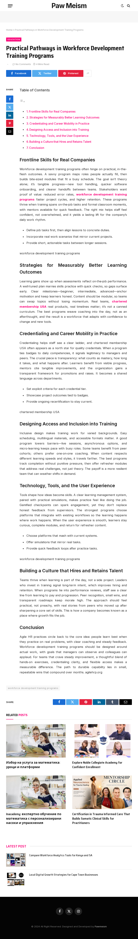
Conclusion (36, 148)
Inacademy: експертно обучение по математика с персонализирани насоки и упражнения (33, 818)
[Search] (128, 6)
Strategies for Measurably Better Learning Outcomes (64, 117)
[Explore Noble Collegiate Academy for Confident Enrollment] (102, 741)
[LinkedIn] (9, 115)
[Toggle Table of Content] (22, 101)
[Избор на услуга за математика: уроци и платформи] (36, 741)
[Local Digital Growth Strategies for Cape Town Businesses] (16, 879)
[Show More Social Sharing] (87, 73)
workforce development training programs (33, 688)
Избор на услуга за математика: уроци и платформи (33, 764)
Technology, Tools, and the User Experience (58, 136)
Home (9, 30)
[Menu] (10, 6)
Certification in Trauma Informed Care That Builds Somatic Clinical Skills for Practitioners (101, 818)
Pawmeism (100, 926)
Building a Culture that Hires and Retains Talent (60, 141)
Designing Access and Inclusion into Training (59, 129)
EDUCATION (14, 39)
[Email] (9, 131)
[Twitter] (9, 107)
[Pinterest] (9, 123)
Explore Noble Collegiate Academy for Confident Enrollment (97, 764)
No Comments (23, 64)
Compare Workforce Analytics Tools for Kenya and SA (60, 855)
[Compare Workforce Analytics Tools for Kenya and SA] (16, 860)
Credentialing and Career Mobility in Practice (59, 123)
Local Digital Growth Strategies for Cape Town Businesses (63, 875)
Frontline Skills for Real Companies (52, 111)
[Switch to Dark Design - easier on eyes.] (122, 5)
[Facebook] (9, 99)
